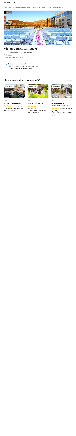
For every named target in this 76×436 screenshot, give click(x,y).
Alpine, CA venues (46, 7)
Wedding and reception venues (22, 7)
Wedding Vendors (8, 7)
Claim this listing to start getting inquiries (20, 68)
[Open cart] (71, 2)
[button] (22, 86)
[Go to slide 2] (12, 97)
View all (69, 80)
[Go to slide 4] (15, 97)
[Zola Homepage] (11, 2)
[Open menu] (5, 2)
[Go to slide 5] (17, 97)
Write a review (19, 58)
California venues (36, 7)
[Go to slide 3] (14, 97)
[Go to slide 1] (11, 97)
